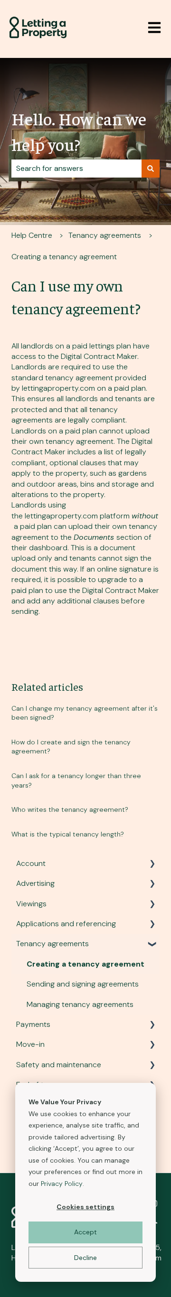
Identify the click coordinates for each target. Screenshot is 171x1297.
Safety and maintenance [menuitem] (58, 1065)
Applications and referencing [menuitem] (66, 924)
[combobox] (76, 169)
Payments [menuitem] (33, 1024)
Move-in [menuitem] (30, 1044)
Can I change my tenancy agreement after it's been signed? (84, 713)
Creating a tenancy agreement (64, 257)
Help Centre (31, 235)
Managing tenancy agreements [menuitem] (80, 1004)
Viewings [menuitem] (31, 904)
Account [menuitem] (31, 863)
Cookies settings (85, 1207)
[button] (152, 864)
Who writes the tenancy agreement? (69, 809)
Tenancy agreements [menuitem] (52, 944)
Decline (85, 1257)
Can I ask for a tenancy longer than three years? (76, 780)
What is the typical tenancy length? (67, 834)
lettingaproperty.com (58, 388)
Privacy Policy (62, 1183)
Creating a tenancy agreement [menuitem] (85, 964)
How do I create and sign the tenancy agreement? (71, 747)
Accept (85, 1232)
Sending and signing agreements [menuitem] (83, 984)
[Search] (151, 169)
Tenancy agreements (104, 235)
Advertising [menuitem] (35, 883)
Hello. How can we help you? (78, 131)
